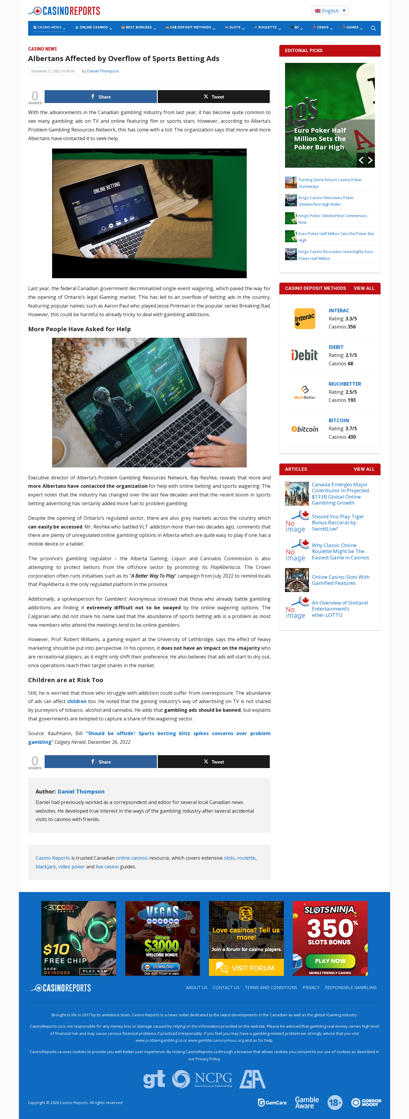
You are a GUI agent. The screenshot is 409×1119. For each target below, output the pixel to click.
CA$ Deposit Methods (190, 27)
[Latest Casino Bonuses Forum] (246, 938)
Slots (234, 27)
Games (352, 27)
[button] (361, 160)
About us (196, 987)
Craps (322, 27)
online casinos (132, 858)
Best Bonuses (138, 27)
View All (364, 469)
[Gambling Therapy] (362, 1102)
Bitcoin (339, 420)
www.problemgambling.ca (159, 1040)
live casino (107, 866)
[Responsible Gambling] (331, 1102)
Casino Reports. (75, 1102)
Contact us (226, 987)
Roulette (267, 27)
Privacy (311, 987)
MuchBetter (345, 384)
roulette (246, 858)
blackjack (46, 866)
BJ (296, 27)
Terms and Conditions (271, 987)
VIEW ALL (364, 288)
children (77, 701)
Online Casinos (93, 27)
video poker (71, 866)
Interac (339, 310)
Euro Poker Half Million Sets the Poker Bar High (320, 138)
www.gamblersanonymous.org (216, 1040)
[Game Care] (272, 1102)
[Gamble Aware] (303, 1102)
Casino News (49, 27)
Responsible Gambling (351, 987)
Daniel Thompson (103, 71)
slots (229, 858)
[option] (330, 115)
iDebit (336, 347)
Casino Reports (53, 858)
